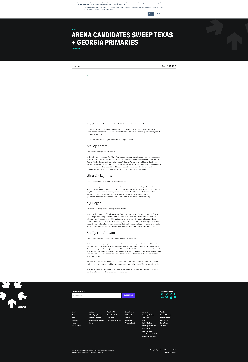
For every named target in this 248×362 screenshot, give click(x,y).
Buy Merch (163, 326)
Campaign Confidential (149, 326)
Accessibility (172, 350)
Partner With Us (165, 317)
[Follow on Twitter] (166, 294)
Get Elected (128, 320)
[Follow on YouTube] (162, 297)
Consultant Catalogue (149, 336)
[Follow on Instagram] (171, 294)
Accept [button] (151, 14)
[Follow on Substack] (175, 297)
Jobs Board (145, 317)
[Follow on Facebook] (162, 294)
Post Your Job (146, 328)
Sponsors (75, 320)
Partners (74, 323)
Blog (143, 320)
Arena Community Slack (149, 334)
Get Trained (128, 315)
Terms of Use (163, 350)
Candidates (110, 317)
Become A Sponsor (165, 315)
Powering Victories (95, 317)
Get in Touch (164, 323)
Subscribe (128, 295)
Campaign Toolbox (148, 315)
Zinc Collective (76, 326)
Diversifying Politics (95, 315)
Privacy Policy (154, 350)
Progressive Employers (114, 320)
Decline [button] (159, 14)
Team (73, 317)
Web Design (168, 352)
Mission (74, 315)
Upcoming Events (130, 323)
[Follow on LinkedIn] (175, 294)
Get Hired (127, 317)
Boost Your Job (147, 331)
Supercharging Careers (96, 320)
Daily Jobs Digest (147, 323)
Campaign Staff (112, 315)
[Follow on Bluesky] (166, 297)
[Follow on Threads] (171, 297)
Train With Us (164, 320)
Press (91, 323)
